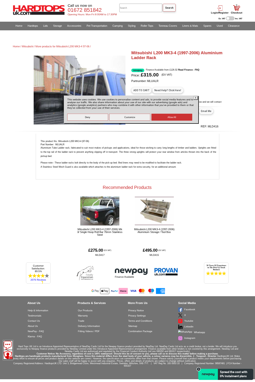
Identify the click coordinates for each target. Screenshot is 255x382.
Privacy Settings (137, 315)
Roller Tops (147, 25)
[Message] (8, 345)
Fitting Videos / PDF (89, 331)
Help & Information (38, 310)
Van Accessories (25, 34)
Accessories (74, 25)
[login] (219, 9)
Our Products (85, 310)
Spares (207, 25)
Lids (45, 25)
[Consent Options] (8, 354)
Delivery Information (89, 326)
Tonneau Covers (168, 25)
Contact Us (34, 320)
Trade (81, 320)
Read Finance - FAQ (188, 70)
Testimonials (34, 315)
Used (220, 25)
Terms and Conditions (140, 320)
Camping (117, 25)
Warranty (83, 315)
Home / (17, 46)
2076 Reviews (38, 279)
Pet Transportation (97, 25)
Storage (57, 25)
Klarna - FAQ (35, 336)
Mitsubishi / (28, 46)
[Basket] (236, 9)
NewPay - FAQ (36, 331)
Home (18, 25)
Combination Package (140, 331)
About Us (33, 326)
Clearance (234, 25)
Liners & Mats (190, 25)
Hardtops (33, 25)
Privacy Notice (136, 310)
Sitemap (132, 326)
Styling (131, 25)
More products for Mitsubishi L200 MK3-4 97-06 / (63, 46)
